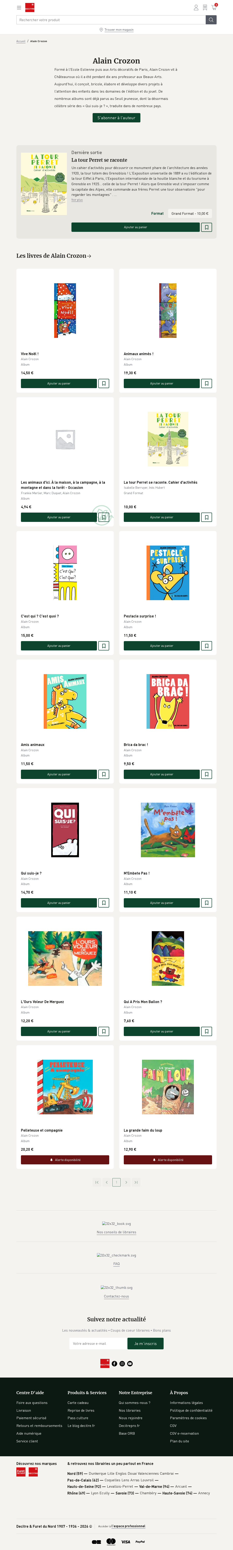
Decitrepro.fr (129, 1425)
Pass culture (78, 1418)
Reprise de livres (81, 1410)
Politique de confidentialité (191, 1410)
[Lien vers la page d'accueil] (29, 7)
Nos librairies (130, 1410)
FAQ (116, 1263)
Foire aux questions (32, 1402)
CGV (173, 1425)
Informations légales (186, 1402)
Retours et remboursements (39, 1425)
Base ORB (127, 1433)
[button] (141, 181)
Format (157, 213)
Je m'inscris (145, 1343)
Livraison (23, 1410)
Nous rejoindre (130, 1418)
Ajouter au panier (135, 227)
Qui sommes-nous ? (134, 1402)
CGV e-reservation (184, 1433)
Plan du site (179, 1441)
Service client (27, 1441)
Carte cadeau (78, 1402)
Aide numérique (28, 1433)
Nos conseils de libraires (116, 1232)
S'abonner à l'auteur (116, 117)
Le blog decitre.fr (81, 1425)
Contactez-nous (116, 1296)
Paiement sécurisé (31, 1418)
